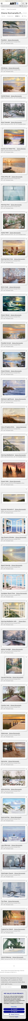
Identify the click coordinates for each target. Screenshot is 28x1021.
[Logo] (14, 4)
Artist (16, 16)
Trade (23, 3)
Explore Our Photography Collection (14, 1)
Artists (3, 9)
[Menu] (2, 3)
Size (3, 16)
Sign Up (24, 987)
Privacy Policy (14, 1006)
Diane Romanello (11, 9)
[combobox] (10, 6)
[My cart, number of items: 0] (26, 3)
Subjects (9, 16)
